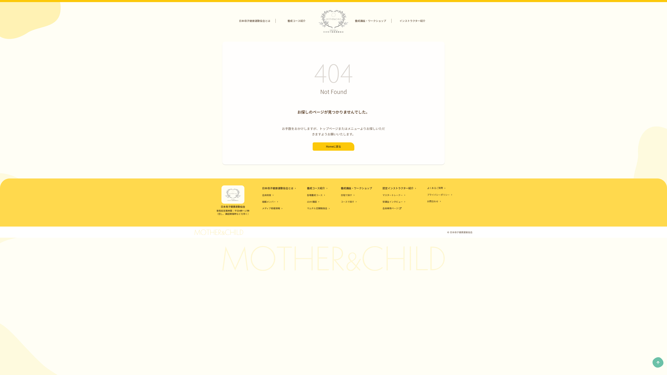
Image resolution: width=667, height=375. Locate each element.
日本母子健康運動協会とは (254, 21)
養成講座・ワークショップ (370, 21)
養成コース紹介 (296, 21)
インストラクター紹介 (412, 21)
